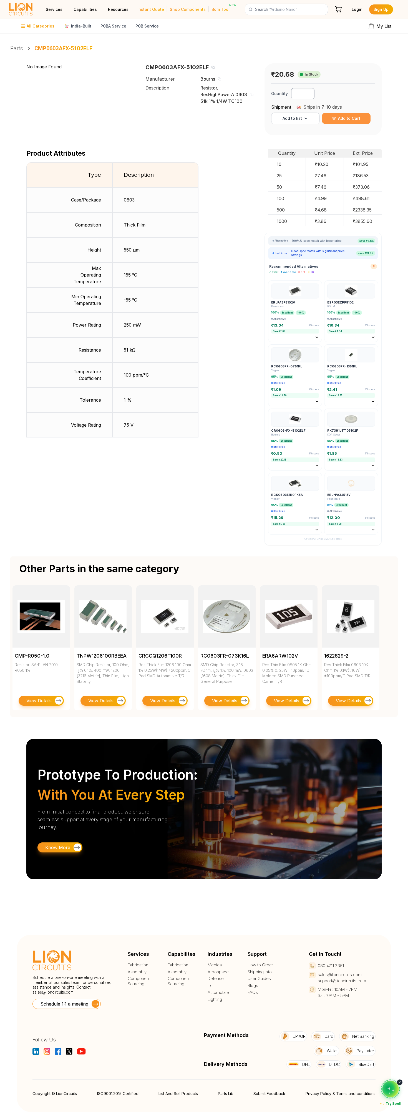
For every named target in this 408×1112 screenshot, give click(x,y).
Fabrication (138, 964)
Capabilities (85, 9)
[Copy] (213, 67)
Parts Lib (225, 1093)
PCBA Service (113, 26)
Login (357, 9)
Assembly (137, 971)
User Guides (259, 978)
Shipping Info (260, 971)
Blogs (253, 985)
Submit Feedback (269, 1093)
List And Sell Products (178, 1093)
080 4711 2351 (331, 965)
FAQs (253, 992)
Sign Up (381, 9)
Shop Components (188, 9)
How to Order (260, 964)
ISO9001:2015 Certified (117, 1093)
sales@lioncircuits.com (53, 992)
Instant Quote (150, 9)
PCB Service (147, 26)
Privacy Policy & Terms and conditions (341, 1093)
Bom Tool (220, 9)
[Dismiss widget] (399, 1082)
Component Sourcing (139, 981)
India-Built (81, 26)
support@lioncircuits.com (342, 980)
